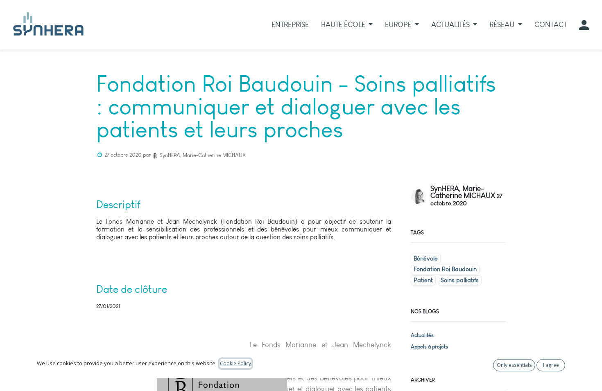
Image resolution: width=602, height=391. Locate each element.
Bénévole (426, 258)
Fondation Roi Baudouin (445, 269)
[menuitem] (290, 24)
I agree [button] (551, 365)
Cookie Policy (235, 363)
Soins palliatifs (460, 280)
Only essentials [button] (514, 365)
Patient (423, 280)
